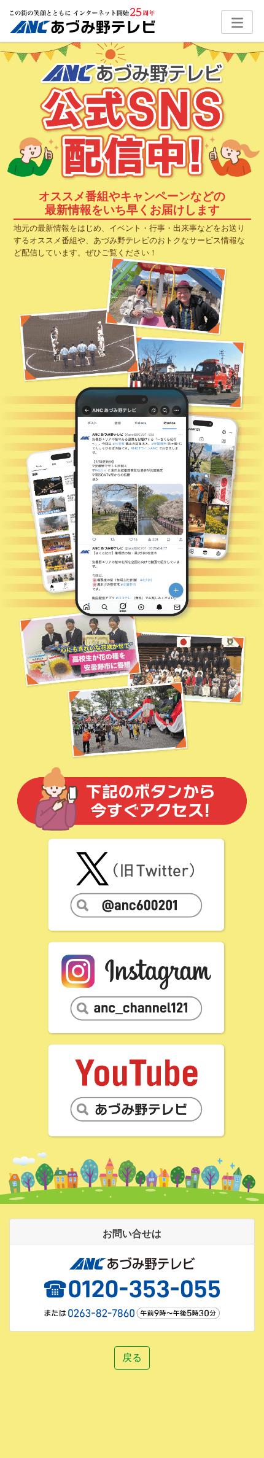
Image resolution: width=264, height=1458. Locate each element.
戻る (132, 1357)
